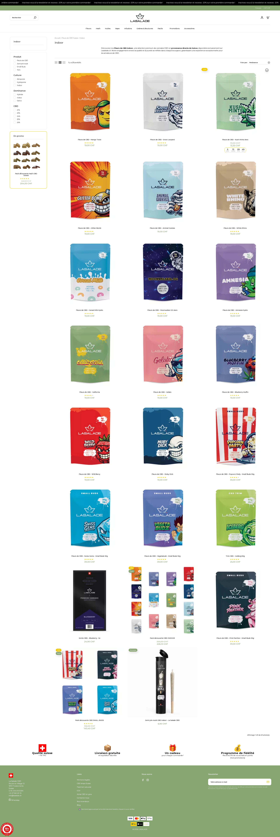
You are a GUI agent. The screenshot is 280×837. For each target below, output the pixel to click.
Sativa (30, 101)
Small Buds (30, 67)
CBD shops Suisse (84, 783)
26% (30, 122)
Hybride (30, 94)
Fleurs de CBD (30, 60)
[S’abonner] (268, 782)
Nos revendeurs (83, 801)
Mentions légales (83, 780)
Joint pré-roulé (30, 63)
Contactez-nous (83, 798)
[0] (268, 17)
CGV (78, 791)
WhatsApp (15, 800)
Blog (78, 805)
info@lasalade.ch (15, 796)
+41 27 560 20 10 (15, 793)
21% (30, 110)
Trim (30, 70)
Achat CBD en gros (84, 794)
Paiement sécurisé (84, 787)
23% (30, 113)
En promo (19, 136)
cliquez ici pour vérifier (126, 809)
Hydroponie (30, 82)
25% (30, 119)
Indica (30, 97)
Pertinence (253, 62)
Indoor (17, 41)
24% (30, 116)
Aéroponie (30, 79)
